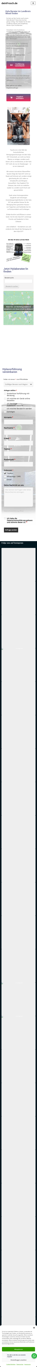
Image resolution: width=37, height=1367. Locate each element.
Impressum (27, 1364)
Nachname (9, 428)
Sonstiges (11, 412)
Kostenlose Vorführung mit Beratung (18, 394)
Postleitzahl (9, 460)
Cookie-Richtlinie (10, 1364)
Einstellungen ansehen (18, 1360)
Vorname (8, 417)
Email (9, 479)
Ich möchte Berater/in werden (19, 409)
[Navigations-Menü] (33, 3)
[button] (34, 1328)
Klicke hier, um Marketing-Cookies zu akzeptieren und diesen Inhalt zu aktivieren (18, 308)
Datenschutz (19, 1364)
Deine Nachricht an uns (14, 485)
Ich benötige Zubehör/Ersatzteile (15, 404)
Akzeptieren (18, 1349)
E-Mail (7, 438)
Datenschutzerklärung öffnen (14, 511)
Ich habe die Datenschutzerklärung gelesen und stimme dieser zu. (20, 520)
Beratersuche (9, 278)
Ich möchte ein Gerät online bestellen (18, 399)
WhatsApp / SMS (14, 476)
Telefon (8, 449)
